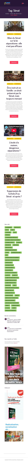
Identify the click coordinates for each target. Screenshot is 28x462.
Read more (14, 62)
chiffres (8, 232)
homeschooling (16, 252)
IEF (6, 255)
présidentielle (10, 292)
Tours (7, 308)
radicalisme (9, 295)
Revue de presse (10, 300)
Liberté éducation (11, 280)
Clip (15, 232)
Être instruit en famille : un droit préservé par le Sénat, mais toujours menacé (14, 93)
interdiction (9, 265)
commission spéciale (11, 237)
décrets (8, 245)
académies (8, 227)
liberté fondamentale (12, 277)
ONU (14, 285)
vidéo (13, 308)
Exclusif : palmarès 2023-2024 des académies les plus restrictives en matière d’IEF (14, 321)
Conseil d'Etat (10, 242)
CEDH (12, 229)
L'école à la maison (11, 272)
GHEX (7, 252)
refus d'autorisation (11, 297)
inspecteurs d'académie (12, 257)
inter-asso (9, 262)
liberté (15, 275)
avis (7, 229)
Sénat (7, 305)
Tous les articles (15, 13)
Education (9, 247)
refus (17, 295)
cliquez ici (15, 343)
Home (7, 13)
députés (15, 245)
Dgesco (19, 242)
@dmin (8, 318)
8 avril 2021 (10, 83)
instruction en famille (12, 260)
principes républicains (12, 287)
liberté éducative (10, 282)
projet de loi (9, 290)
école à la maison (10, 310)
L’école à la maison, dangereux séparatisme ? (14, 146)
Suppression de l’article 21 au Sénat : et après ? (14, 194)
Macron (8, 285)
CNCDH (7, 234)
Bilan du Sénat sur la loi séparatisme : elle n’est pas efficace (14, 42)
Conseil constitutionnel (13, 239)
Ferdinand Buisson (11, 250)
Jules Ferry (9, 270)
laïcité (7, 275)
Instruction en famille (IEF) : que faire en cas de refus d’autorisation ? (14, 330)
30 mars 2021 (10, 138)
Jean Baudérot (10, 267)
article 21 (17, 227)
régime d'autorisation (12, 302)
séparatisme (15, 305)
